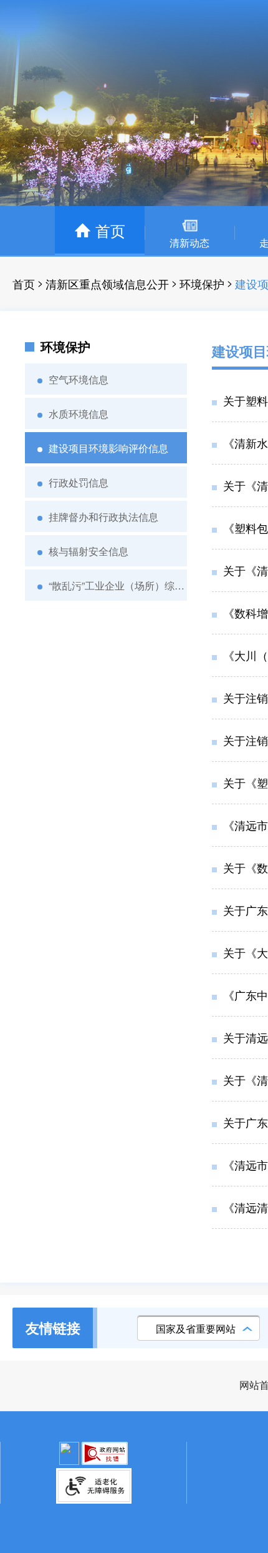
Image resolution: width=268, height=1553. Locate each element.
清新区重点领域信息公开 (107, 283)
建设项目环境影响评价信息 (108, 448)
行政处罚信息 (78, 482)
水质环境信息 (78, 414)
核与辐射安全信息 (88, 551)
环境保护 (201, 283)
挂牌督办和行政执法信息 (103, 517)
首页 (23, 283)
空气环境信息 (78, 379)
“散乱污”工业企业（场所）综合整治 (118, 585)
